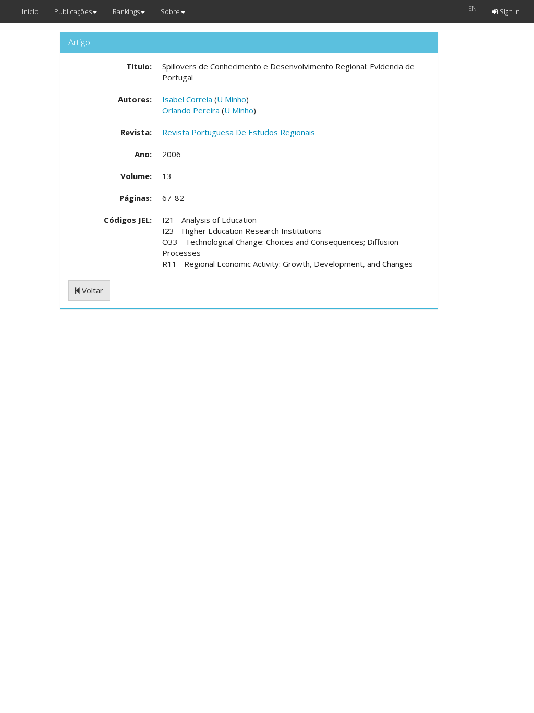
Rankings (126, 11)
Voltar (91, 290)
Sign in (509, 11)
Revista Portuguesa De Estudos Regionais (238, 132)
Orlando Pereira (191, 110)
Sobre (170, 11)
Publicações (73, 11)
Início (30, 11)
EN (472, 8)
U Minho (231, 99)
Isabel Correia (187, 99)
